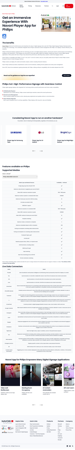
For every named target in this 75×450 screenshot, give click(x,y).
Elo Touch (60, 433)
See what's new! (44, 1)
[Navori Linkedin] (67, 446)
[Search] (52, 6)
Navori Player (5, 46)
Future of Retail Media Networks (36, 435)
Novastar (60, 439)
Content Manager (33, 431)
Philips (59, 429)
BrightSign (60, 435)
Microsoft (60, 424)
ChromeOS (60, 437)
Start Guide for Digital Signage (21, 431)
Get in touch (67, 75)
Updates (48, 426)
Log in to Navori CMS (19, 426)
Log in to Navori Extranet (20, 424)
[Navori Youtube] (70, 446)
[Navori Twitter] (72, 446)
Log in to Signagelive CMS (20, 428)
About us (67, 424)
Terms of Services (69, 428)
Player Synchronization (34, 424)
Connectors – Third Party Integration (37, 433)
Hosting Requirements (51, 429)
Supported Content (34, 428)
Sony (59, 431)
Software (13, 6)
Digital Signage (22, 6)
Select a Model (6, 173)
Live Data (32, 429)
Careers (67, 426)
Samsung (60, 426)
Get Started (68, 6)
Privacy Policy (69, 429)
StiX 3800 (49, 431)
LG (58, 428)
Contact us (17, 429)
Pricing (30, 6)
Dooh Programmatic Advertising (36, 426)
